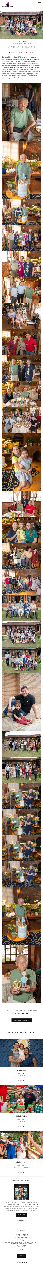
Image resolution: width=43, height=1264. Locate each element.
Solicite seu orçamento (22, 1020)
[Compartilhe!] (21, 137)
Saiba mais (21, 1215)
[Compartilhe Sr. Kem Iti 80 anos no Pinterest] (27, 1014)
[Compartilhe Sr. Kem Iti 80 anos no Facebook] (15, 1014)
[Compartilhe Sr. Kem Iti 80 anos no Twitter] (23, 1014)
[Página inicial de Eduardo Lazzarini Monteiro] (8, 5)
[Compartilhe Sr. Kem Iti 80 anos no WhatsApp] (19, 1014)
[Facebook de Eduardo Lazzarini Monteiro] (20, 1249)
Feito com (21, 1262)
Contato (21, 1256)
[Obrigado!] (16, 137)
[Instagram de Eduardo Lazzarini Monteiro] (22, 1249)
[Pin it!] (27, 137)
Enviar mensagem (22, 1237)
